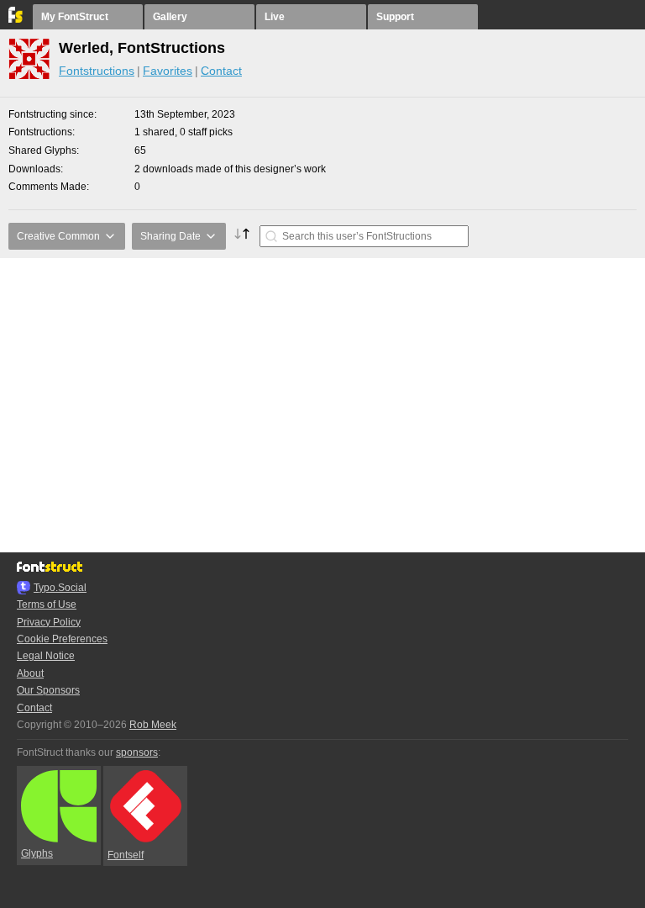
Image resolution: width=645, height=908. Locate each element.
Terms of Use (46, 604)
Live (275, 17)
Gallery (170, 17)
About (30, 673)
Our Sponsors (48, 690)
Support (395, 17)
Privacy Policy (49, 622)
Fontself (126, 855)
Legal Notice (46, 656)
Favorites (167, 70)
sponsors (137, 752)
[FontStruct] (16, 19)
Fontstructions (96, 70)
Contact (221, 70)
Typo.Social (60, 588)
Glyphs (37, 853)
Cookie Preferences (62, 639)
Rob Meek (152, 725)
